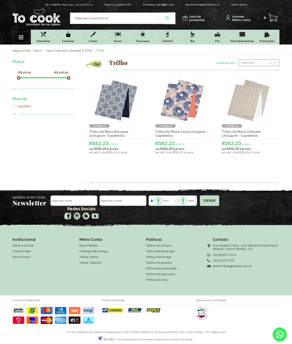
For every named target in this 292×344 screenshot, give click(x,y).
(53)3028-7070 (123, 4)
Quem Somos (239, 4)
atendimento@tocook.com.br (202, 4)
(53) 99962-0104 (165, 4)
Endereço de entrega (93, 251)
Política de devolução (160, 251)
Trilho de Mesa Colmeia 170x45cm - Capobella (241, 133)
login (71, 4)
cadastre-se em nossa (29, 197)
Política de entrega (158, 257)
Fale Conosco (21, 257)
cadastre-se (86, 4)
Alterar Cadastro (90, 262)
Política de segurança (160, 274)
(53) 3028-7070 (223, 260)
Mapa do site (218, 332)
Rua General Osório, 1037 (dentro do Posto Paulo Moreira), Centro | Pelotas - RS (245, 247)
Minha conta (241, 18)
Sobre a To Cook (23, 245)
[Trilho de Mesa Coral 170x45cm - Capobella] (182, 100)
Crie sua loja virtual (126, 339)
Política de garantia (159, 262)
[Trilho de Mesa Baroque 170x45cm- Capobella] (116, 100)
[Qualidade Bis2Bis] (202, 318)
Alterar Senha (88, 257)
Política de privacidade (161, 268)
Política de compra (158, 245)
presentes (197, 18)
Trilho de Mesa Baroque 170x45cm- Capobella (108, 133)
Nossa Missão (22, 251)
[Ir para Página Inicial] (22, 50)
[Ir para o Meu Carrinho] (272, 18)
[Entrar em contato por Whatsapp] (280, 335)
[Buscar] (167, 18)
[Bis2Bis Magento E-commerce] (106, 339)
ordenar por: (226, 63)
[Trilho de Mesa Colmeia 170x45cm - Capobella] (248, 100)
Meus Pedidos (88, 245)
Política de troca (156, 279)
